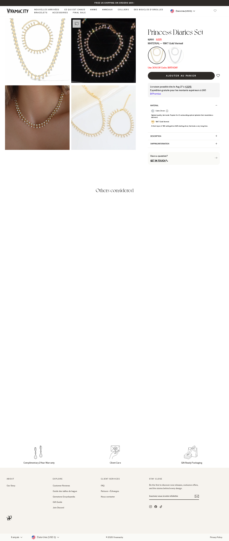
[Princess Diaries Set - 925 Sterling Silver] (13, 430)
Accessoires (60, 13)
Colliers (123, 10)
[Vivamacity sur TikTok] (161, 506)
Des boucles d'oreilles (148, 10)
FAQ (102, 486)
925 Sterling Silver (175, 55)
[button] (215, 11)
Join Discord (58, 507)
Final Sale (79, 13)
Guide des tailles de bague (65, 491)
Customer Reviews (61, 486)
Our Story (11, 486)
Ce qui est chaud (74, 10)
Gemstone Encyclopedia (64, 497)
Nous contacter (108, 497)
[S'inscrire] (197, 496)
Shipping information (159, 144)
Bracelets (40, 13)
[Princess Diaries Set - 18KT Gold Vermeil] (9, 430)
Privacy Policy (216, 537)
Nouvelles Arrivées (46, 10)
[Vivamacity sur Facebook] (155, 506)
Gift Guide (57, 502)
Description (155, 136)
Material (165, 43)
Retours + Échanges (110, 491)
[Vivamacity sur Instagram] (150, 506)
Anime (93, 10)
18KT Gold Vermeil (156, 55)
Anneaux (107, 10)
